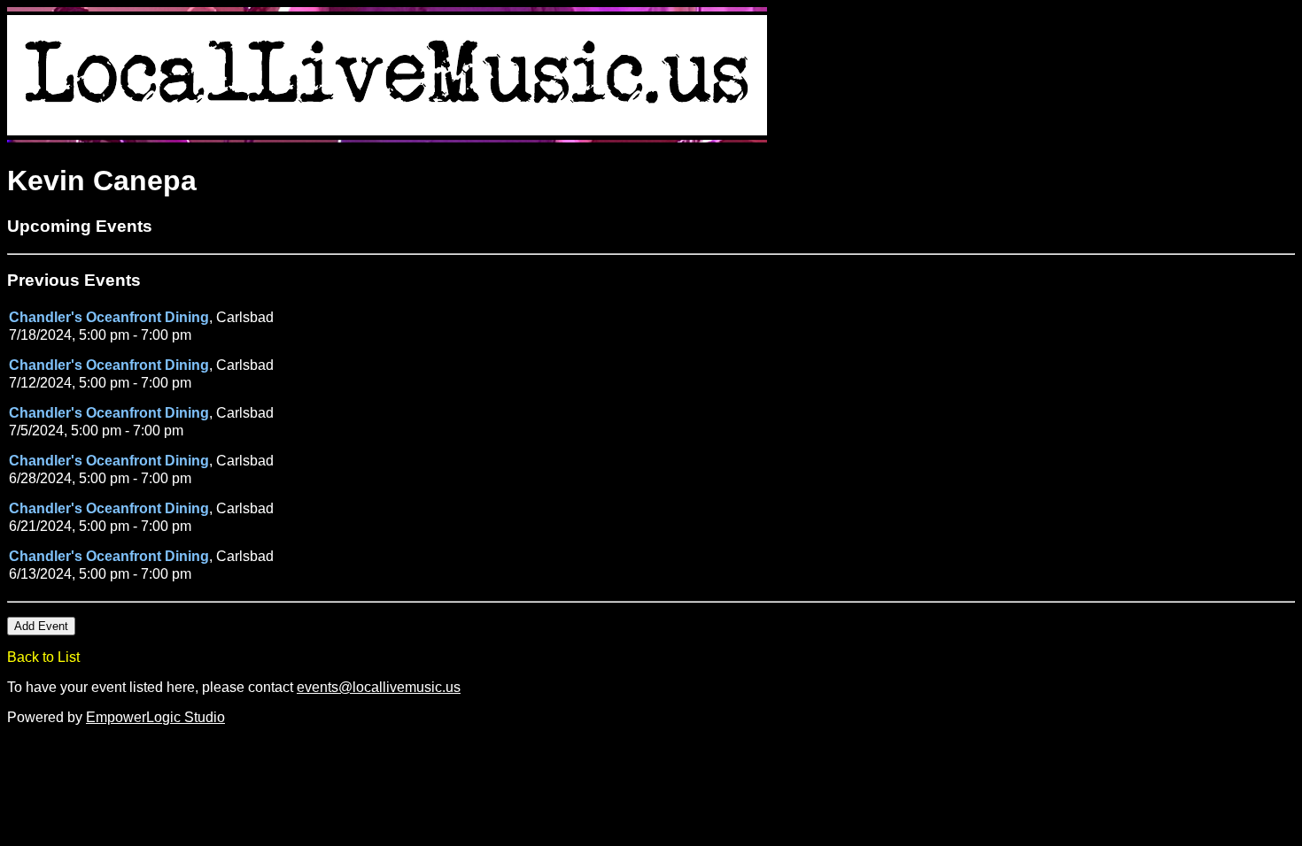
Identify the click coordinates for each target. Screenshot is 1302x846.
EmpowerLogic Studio (155, 717)
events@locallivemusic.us (379, 687)
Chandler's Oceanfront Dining (109, 317)
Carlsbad (245, 317)
